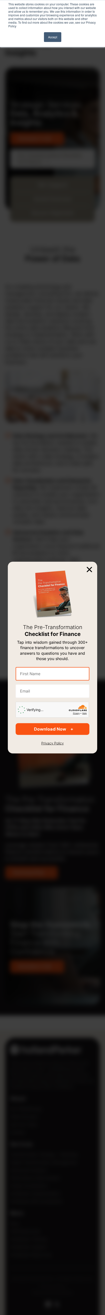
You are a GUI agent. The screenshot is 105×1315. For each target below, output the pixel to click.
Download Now (50, 729)
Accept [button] (52, 37)
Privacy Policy (52, 743)
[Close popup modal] (89, 569)
